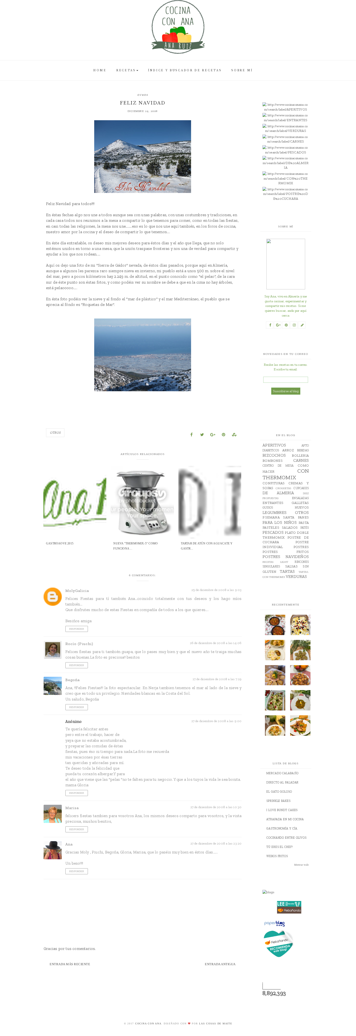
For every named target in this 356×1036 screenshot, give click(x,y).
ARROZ (288, 450)
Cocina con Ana (148, 1023)
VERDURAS (296, 576)
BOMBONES (273, 461)
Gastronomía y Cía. (282, 828)
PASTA (304, 523)
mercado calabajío (282, 773)
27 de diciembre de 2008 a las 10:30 (216, 807)
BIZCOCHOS (274, 455)
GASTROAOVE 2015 (59, 543)
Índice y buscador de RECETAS (185, 70)
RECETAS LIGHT (275, 562)
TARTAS (287, 571)
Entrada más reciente (70, 964)
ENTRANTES (273, 503)
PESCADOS (273, 532)
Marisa (72, 807)
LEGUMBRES (274, 512)
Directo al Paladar (282, 782)
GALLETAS (300, 503)
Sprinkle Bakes (278, 801)
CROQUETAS (283, 488)
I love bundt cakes (282, 810)
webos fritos (277, 856)
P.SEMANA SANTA (278, 517)
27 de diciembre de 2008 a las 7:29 (217, 679)
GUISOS (268, 507)
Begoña (72, 679)
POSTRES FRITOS (286, 552)
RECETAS (126, 70)
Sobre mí (242, 70)
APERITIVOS (274, 445)
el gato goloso (279, 791)
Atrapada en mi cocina (285, 819)
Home (100, 70)
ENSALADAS (300, 498)
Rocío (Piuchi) (79, 643)
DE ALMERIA (278, 492)
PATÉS (305, 527)
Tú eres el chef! (279, 847)
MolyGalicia (77, 590)
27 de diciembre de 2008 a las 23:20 (216, 843)
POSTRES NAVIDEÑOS (286, 556)
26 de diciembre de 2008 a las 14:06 (216, 643)
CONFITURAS (274, 483)
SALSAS (291, 566)
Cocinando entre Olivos (286, 837)
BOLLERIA (300, 456)
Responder (76, 628)
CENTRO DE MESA (278, 465)
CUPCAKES (301, 488)
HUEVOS (302, 507)
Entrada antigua (220, 964)
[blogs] (289, 892)
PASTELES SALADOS (280, 528)
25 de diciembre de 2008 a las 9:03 (216, 590)
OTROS (142, 95)
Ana (69, 844)
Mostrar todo (301, 864)
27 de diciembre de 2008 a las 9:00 (216, 721)
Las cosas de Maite (215, 1023)
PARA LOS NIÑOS (280, 522)
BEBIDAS (303, 450)
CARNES (301, 460)
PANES (303, 517)
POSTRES (301, 547)
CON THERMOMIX (286, 474)
